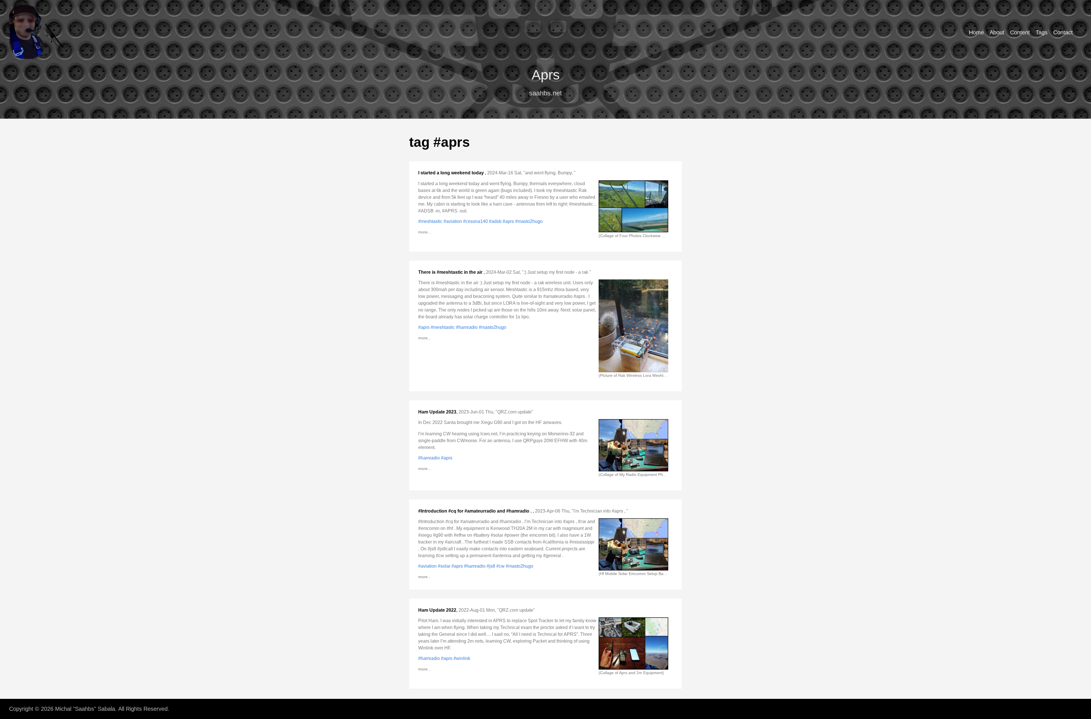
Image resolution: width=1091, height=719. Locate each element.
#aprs (509, 221)
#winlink (461, 658)
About (997, 32)
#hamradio (467, 327)
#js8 (491, 566)
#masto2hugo (529, 221)
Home (976, 32)
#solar (444, 566)
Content (1020, 32)
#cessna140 (476, 221)
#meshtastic (431, 221)
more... (424, 232)
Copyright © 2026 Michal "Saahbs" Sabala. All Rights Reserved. (89, 709)
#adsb (496, 221)
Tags (1042, 32)
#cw (501, 566)
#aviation (453, 221)
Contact (1063, 32)
